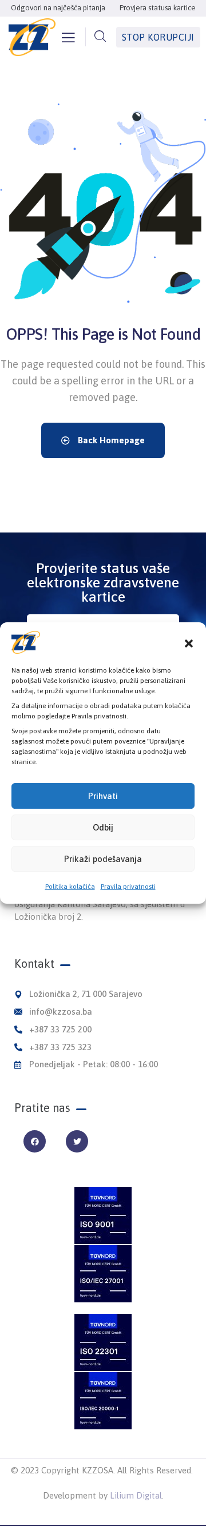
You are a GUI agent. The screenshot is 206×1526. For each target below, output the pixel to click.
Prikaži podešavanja (103, 859)
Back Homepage (110, 440)
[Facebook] (34, 1141)
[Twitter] (77, 1141)
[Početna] (32, 37)
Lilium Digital (136, 1495)
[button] (189, 642)
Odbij (103, 827)
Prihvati (103, 796)
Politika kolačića (70, 887)
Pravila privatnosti (128, 887)
